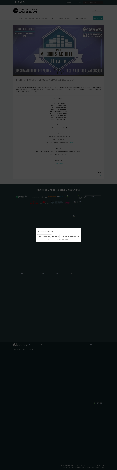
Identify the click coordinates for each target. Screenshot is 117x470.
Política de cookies (51, 239)
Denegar (55, 236)
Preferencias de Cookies (70, 236)
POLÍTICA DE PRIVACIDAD (63, 239)
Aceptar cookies (44, 236)
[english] (50, 231)
